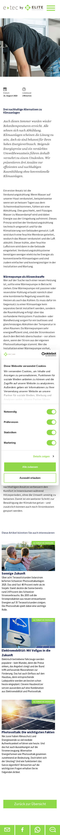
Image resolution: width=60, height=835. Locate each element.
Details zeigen (41, 456)
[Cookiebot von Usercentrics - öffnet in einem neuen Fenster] (42, 354)
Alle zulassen (30, 466)
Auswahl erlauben (30, 477)
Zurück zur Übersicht (30, 804)
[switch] (51, 422)
